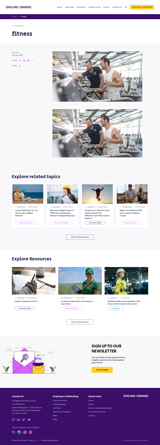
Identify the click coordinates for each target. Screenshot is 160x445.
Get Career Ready (95, 223)
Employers (69, 7)
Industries (81, 7)
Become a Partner (142, 7)
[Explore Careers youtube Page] (30, 420)
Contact (91, 416)
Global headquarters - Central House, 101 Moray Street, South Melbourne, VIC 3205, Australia (27, 410)
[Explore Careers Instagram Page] (14, 420)
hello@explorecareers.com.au (24, 401)
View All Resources (80, 237)
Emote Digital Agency (50, 440)
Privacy (30, 440)
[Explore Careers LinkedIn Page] (19, 420)
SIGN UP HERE (102, 370)
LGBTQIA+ (57, 408)
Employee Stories (130, 223)
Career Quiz (117, 7)
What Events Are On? (97, 412)
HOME (14, 17)
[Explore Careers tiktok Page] (24, 420)
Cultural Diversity (60, 400)
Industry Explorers (25, 223)
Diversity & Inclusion (61, 223)
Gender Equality (59, 404)
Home (90, 400)
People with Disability (62, 412)
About (59, 7)
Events (106, 7)
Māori (55, 416)
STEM (55, 419)
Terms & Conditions (19, 440)
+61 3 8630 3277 (18, 404)
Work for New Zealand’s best (100, 408)
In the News (115, 308)
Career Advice (94, 7)
